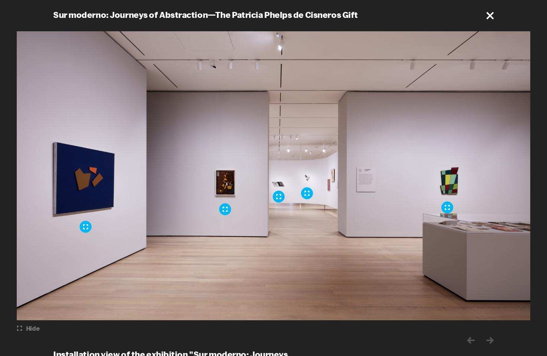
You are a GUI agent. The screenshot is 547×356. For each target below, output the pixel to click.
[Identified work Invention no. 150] (86, 227)
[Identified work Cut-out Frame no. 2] (447, 207)
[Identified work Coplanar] (307, 193)
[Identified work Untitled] (225, 209)
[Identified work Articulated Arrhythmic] (279, 197)
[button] (490, 15)
